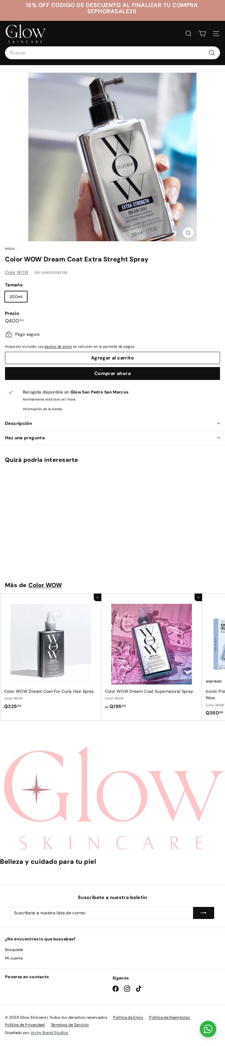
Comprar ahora (112, 373)
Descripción (18, 423)
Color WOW (16, 272)
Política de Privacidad (25, 1024)
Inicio (10, 248)
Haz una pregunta (25, 438)
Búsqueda (14, 949)
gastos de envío (58, 346)
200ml (16, 296)
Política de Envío (128, 1017)
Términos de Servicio (70, 1024)
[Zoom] (188, 232)
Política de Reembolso (169, 1017)
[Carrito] (202, 33)
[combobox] (112, 52)
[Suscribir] (203, 913)
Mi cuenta (14, 958)
